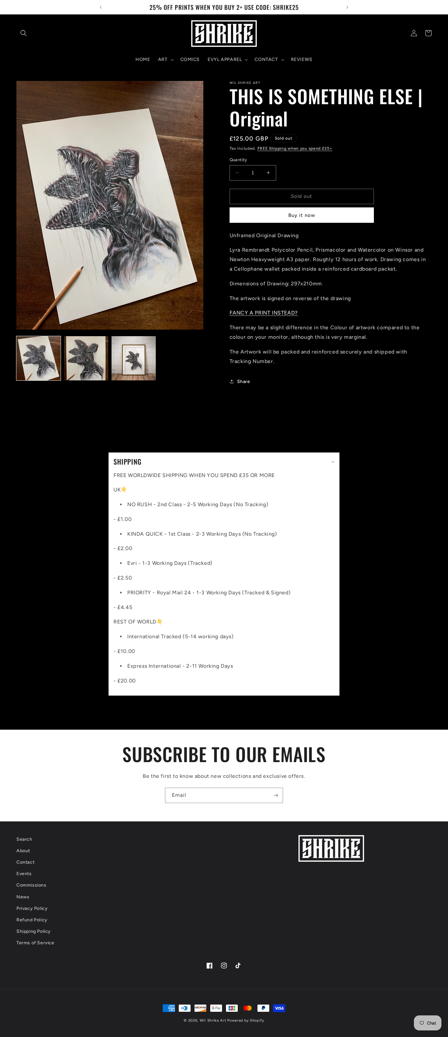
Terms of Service (35, 943)
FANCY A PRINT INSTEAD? (264, 313)
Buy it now (301, 215)
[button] (23, 33)
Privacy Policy (32, 908)
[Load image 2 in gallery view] (86, 358)
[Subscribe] (275, 795)
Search (24, 839)
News (22, 897)
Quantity (238, 159)
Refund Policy (32, 920)
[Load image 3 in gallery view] (134, 358)
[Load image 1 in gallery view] (38, 358)
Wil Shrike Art (213, 1020)
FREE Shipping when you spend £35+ (295, 148)
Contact (25, 862)
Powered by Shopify (245, 1020)
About (23, 851)
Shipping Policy (33, 931)
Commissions (31, 885)
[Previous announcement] (100, 7)
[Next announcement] (347, 7)
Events (24, 873)
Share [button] (243, 381)
